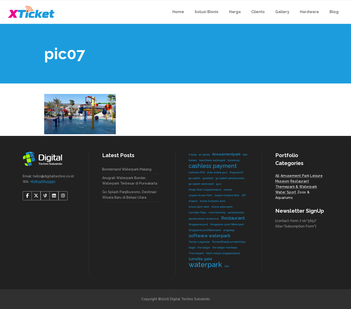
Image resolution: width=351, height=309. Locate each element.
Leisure (316, 176)
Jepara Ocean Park (200, 195)
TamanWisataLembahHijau (229, 241)
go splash (194, 178)
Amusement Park (295, 176)
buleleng (233, 160)
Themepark (196, 253)
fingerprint (236, 172)
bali (245, 154)
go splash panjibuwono (230, 178)
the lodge (203, 247)
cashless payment (213, 166)
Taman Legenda (199, 241)
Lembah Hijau (198, 212)
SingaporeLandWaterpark (205, 230)
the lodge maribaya (224, 247)
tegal (192, 247)
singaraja (228, 230)
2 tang (193, 154)
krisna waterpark (222, 206)
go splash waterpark (201, 183)
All (277, 176)
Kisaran (193, 201)
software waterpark (209, 235)
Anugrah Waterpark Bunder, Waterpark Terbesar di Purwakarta (129, 180)
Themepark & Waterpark (296, 187)
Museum (282, 181)
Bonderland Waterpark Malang (126, 169)
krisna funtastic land (212, 201)
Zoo (226, 266)
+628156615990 (42, 182)
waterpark (205, 264)
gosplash (207, 178)
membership (217, 212)
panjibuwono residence (204, 218)
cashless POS (197, 172)
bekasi (193, 160)
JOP (243, 195)
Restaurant (233, 218)
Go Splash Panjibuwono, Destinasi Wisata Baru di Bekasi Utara (129, 194)
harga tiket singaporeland (205, 189)
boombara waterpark (212, 160)
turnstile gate (200, 259)
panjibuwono (236, 212)
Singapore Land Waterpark (227, 224)
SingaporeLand (198, 224)
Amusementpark (226, 154)
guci (219, 183)
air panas (204, 154)
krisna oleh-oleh (199, 206)
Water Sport (285, 192)
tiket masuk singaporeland (223, 253)
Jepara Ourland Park (226, 195)
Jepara (227, 189)
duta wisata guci (217, 172)
